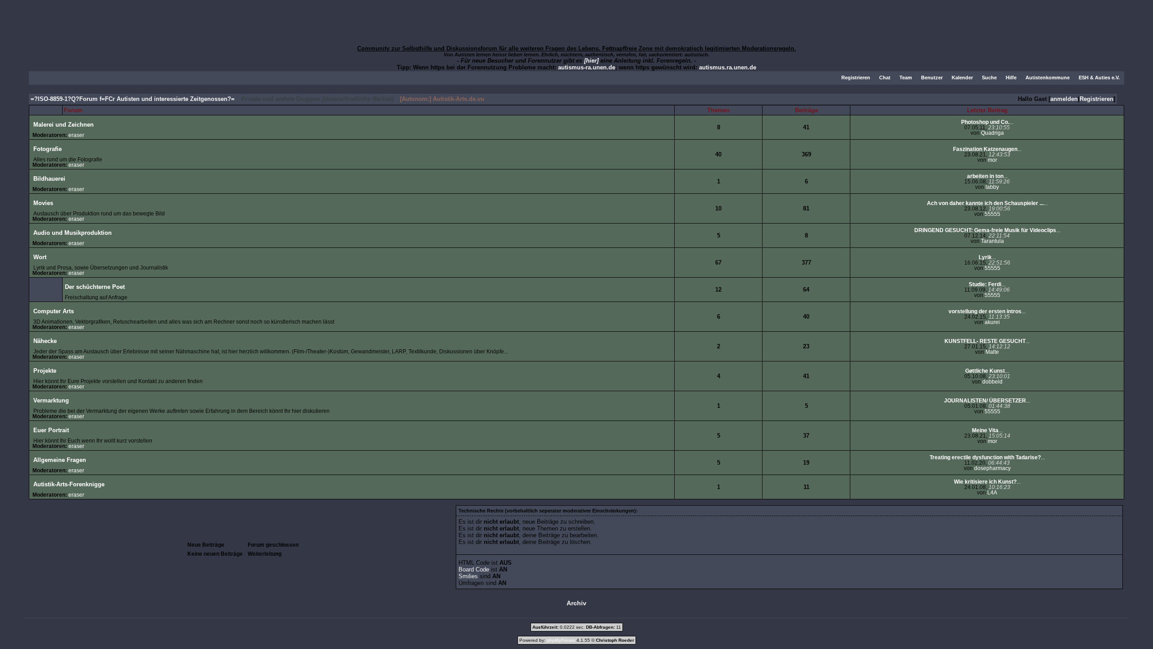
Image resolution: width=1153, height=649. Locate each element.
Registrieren (855, 77)
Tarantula (992, 241)
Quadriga (992, 133)
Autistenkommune (1048, 77)
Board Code (473, 569)
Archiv (576, 603)
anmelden (1064, 99)
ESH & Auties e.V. (1099, 77)
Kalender (962, 77)
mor (992, 160)
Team (905, 77)
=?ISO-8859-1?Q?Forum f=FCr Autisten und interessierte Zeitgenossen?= (133, 99)
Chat (884, 77)
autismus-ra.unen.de (586, 67)
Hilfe (1011, 77)
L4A (992, 492)
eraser (76, 135)
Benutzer (932, 77)
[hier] (591, 60)
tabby (992, 187)
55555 (992, 214)
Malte (992, 352)
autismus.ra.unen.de (727, 67)
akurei (992, 322)
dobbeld (992, 381)
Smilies (468, 576)
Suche (989, 77)
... (987, 122)
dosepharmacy (992, 468)
